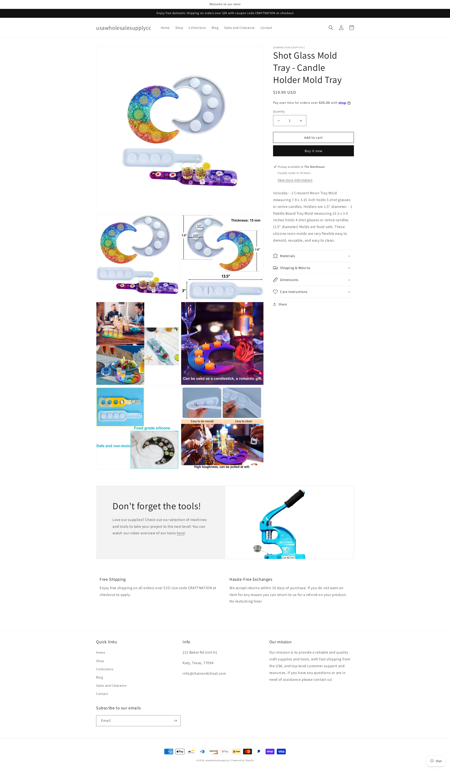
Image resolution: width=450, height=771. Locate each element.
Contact (102, 694)
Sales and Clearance (111, 685)
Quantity (279, 111)
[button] (331, 27)
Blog (99, 677)
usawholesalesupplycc (218, 760)
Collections (104, 669)
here (180, 533)
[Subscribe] (175, 720)
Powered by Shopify (242, 760)
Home (100, 652)
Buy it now (313, 151)
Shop (100, 661)
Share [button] (282, 304)
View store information (295, 180)
